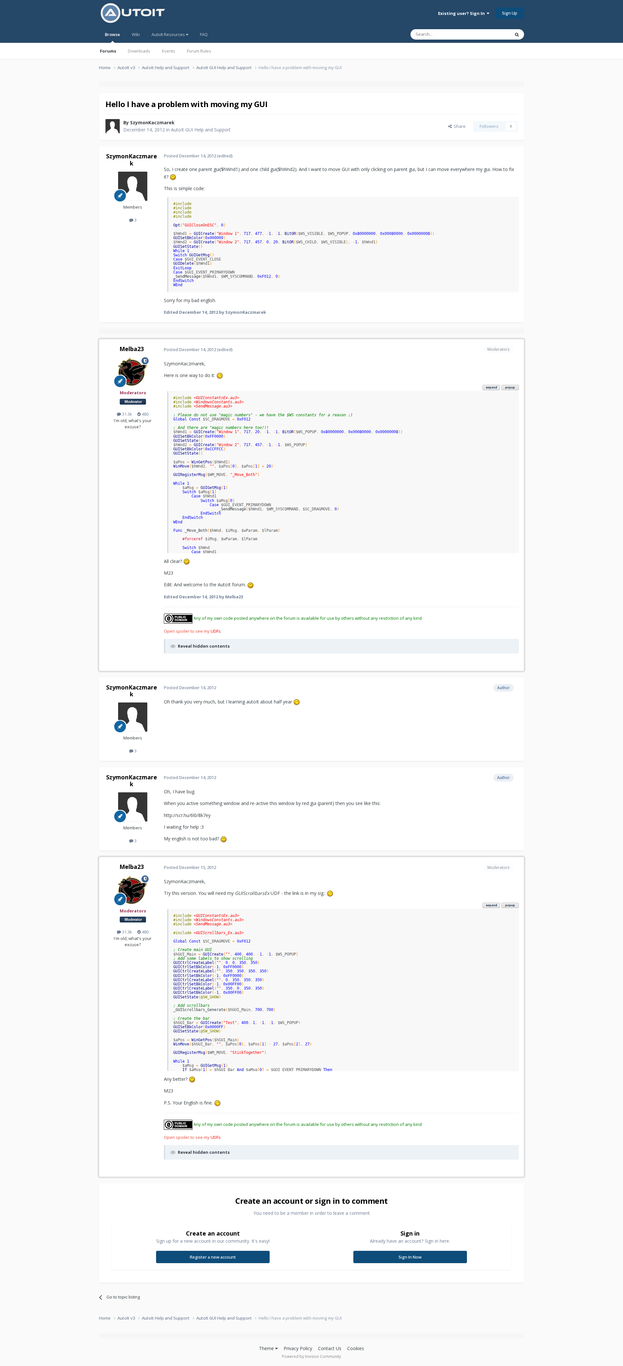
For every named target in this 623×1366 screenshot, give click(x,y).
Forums (108, 51)
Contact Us (329, 1348)
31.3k (126, 414)
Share (459, 126)
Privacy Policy (298, 1348)
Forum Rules (199, 51)
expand (491, 387)
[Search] (517, 34)
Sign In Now (409, 1257)
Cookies (355, 1348)
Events (168, 51)
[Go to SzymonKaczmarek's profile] (112, 126)
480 (145, 414)
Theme (267, 1348)
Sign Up (509, 13)
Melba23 (131, 349)
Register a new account (213, 1257)
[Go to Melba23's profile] (132, 371)
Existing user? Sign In (462, 13)
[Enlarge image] (173, 177)
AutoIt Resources (169, 34)
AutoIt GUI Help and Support (201, 130)
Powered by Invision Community (311, 1356)
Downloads (139, 51)
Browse (112, 34)
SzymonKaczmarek (152, 122)
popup (510, 387)
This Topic (491, 34)
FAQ (204, 34)
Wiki (136, 34)
